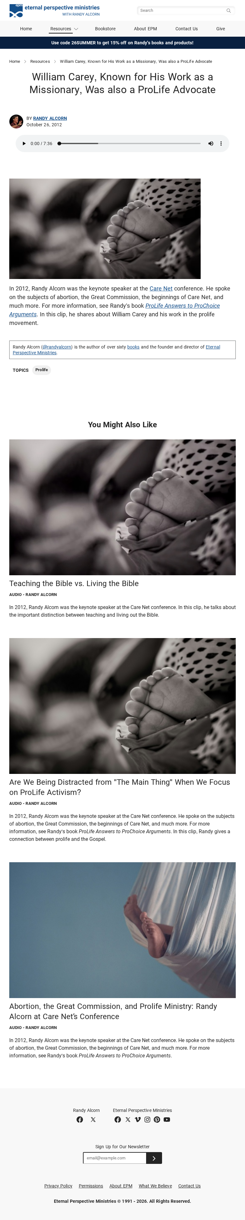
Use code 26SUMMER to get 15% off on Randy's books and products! (122, 42)
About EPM (145, 28)
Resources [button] (60, 28)
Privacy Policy (58, 1185)
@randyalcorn (57, 346)
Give (220, 28)
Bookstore (105, 28)
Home (26, 28)
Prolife (41, 369)
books (133, 346)
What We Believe (155, 1185)
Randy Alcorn (50, 118)
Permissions (91, 1185)
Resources (40, 61)
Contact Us (186, 28)
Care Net (161, 288)
